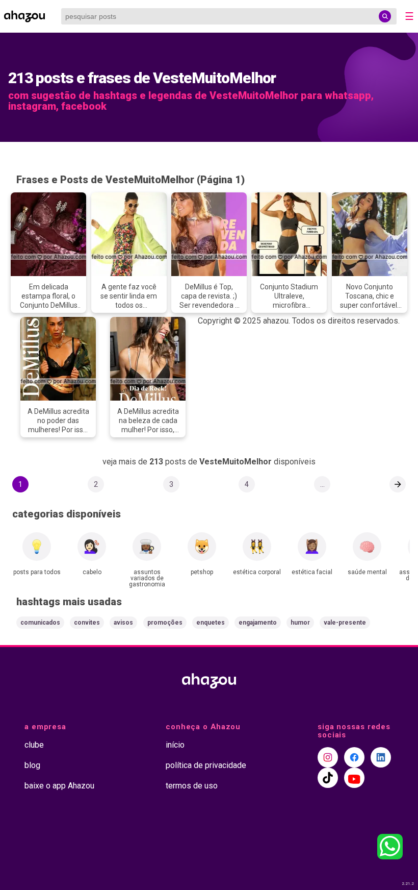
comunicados (40, 622)
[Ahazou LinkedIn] (381, 757)
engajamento (258, 622)
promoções (164, 622)
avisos (123, 622)
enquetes (210, 622)
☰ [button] (409, 16)
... (322, 484)
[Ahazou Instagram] (328, 757)
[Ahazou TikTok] (328, 778)
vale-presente (345, 622)
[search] (385, 16)
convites (87, 622)
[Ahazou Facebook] (354, 757)
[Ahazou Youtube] (354, 778)
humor (300, 622)
